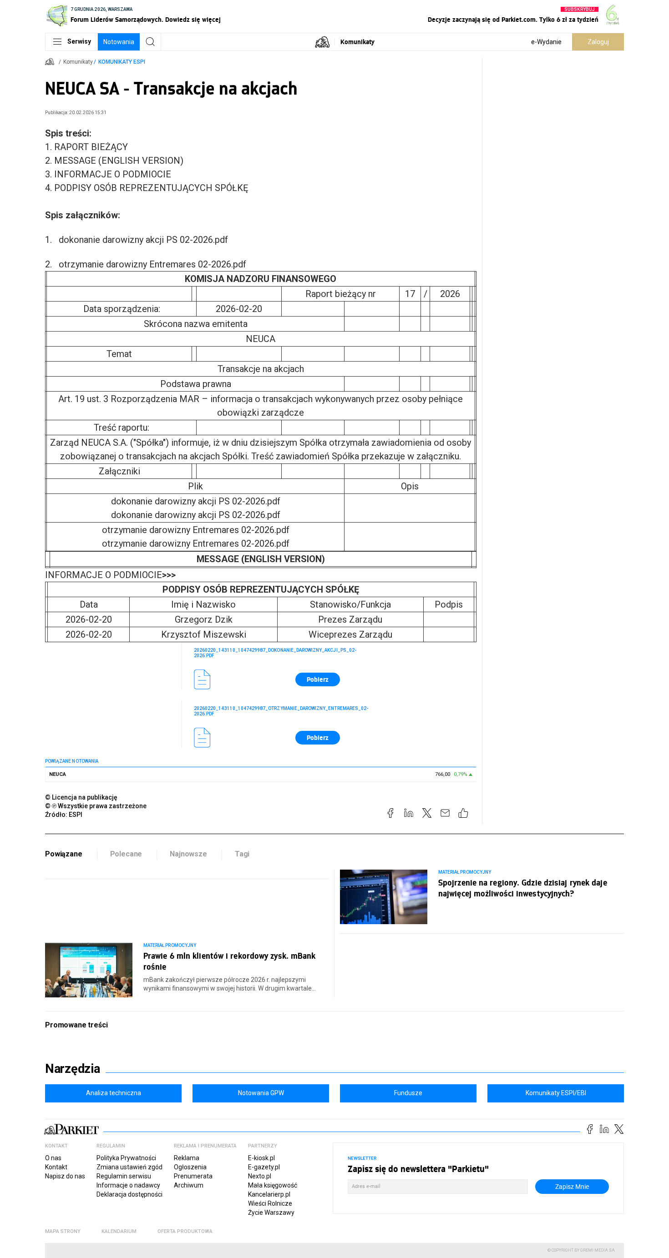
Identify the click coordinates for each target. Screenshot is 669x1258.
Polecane (126, 854)
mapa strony (63, 1231)
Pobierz (318, 679)
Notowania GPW (261, 1093)
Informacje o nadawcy (128, 1185)
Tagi (242, 854)
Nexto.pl (259, 1176)
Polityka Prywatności (126, 1158)
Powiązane (63, 854)
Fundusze (408, 1093)
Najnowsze (188, 854)
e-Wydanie (546, 41)
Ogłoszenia (190, 1167)
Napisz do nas (65, 1176)
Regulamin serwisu (123, 1176)
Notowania (118, 42)
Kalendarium (119, 1231)
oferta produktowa (185, 1231)
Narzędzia (72, 1069)
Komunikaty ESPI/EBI (556, 1093)
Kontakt (56, 1167)
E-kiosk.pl (261, 1158)
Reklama (186, 1158)
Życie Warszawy (271, 1212)
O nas (53, 1158)
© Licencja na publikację (81, 797)
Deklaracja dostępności (129, 1194)
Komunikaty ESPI (121, 62)
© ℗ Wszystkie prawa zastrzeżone (96, 806)
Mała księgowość (272, 1185)
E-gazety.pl (264, 1167)
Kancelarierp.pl (269, 1194)
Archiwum (188, 1185)
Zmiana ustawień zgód (129, 1167)
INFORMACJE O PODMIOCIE (110, 574)
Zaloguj (598, 41)
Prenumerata (193, 1176)
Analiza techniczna (113, 1093)
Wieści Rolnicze (270, 1203)
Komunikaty (357, 41)
